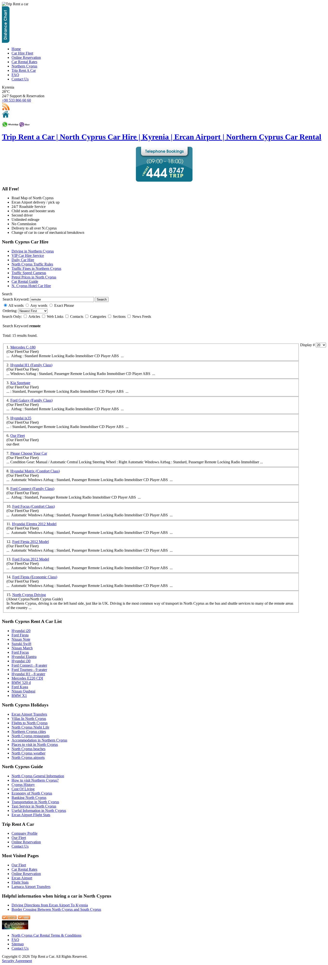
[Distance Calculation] (6, 42)
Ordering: (10, 311)
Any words (38, 305)
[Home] (5, 116)
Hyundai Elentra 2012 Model (34, 524)
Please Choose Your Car (28, 453)
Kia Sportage (20, 383)
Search (102, 299)
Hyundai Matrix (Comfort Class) (35, 471)
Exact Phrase (64, 305)
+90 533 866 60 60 (16, 100)
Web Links (55, 316)
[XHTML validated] (9, 918)
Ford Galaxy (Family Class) (31, 400)
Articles (34, 316)
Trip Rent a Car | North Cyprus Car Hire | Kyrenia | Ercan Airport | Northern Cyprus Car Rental (161, 137)
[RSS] (6, 110)
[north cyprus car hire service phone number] (164, 180)
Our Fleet (17, 436)
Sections (120, 316)
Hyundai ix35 (20, 418)
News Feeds (141, 316)
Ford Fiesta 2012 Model (30, 542)
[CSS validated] (23, 918)
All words (16, 305)
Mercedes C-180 (23, 347)
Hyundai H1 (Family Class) (31, 365)
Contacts (77, 316)
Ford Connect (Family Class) (32, 489)
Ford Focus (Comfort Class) (33, 506)
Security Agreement (17, 961)
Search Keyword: (16, 299)
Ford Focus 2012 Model (30, 559)
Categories (98, 316)
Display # (308, 345)
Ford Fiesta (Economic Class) (34, 577)
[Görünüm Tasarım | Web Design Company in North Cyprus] (15, 928)
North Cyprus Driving (29, 595)
